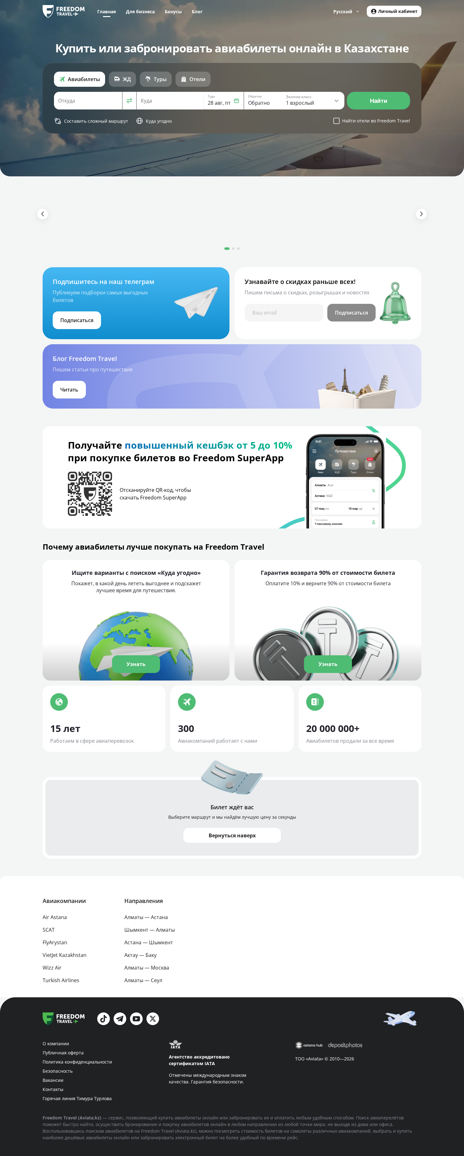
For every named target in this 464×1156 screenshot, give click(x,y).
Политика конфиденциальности (77, 1062)
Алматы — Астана (146, 917)
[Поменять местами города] (129, 100)
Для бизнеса (140, 12)
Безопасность (58, 1071)
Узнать (136, 664)
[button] (224, 100)
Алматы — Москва (146, 967)
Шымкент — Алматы (149, 929)
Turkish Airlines (61, 980)
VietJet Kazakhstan (64, 955)
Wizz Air (52, 967)
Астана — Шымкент (148, 942)
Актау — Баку (140, 955)
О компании (56, 1044)
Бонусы (173, 12)
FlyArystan (55, 942)
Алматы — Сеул (143, 980)
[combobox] (88, 100)
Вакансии (53, 1080)
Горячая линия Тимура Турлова (77, 1098)
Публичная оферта (63, 1053)
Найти (378, 100)
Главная (106, 12)
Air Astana (55, 917)
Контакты (53, 1089)
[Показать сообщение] (401, 1017)
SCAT (49, 929)
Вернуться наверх (232, 835)
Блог (197, 12)
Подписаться (351, 312)
